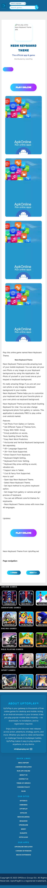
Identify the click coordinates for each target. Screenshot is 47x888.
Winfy (23, 829)
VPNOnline (23, 825)
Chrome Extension (23, 851)
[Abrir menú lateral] (3, 5)
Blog (23, 791)
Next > (33, 573)
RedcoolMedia (23, 817)
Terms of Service (23, 783)
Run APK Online (23, 771)
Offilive (23, 813)
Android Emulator (23, 767)
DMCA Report (23, 763)
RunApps (23, 833)
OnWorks (23, 805)
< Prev (13, 573)
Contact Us (23, 779)
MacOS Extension (23, 855)
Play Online (23, 87)
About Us (23, 775)
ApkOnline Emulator (23, 847)
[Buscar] (36, 7)
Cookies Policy (23, 787)
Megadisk (24, 821)
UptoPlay (23, 809)
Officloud (23, 837)
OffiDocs (23, 801)
